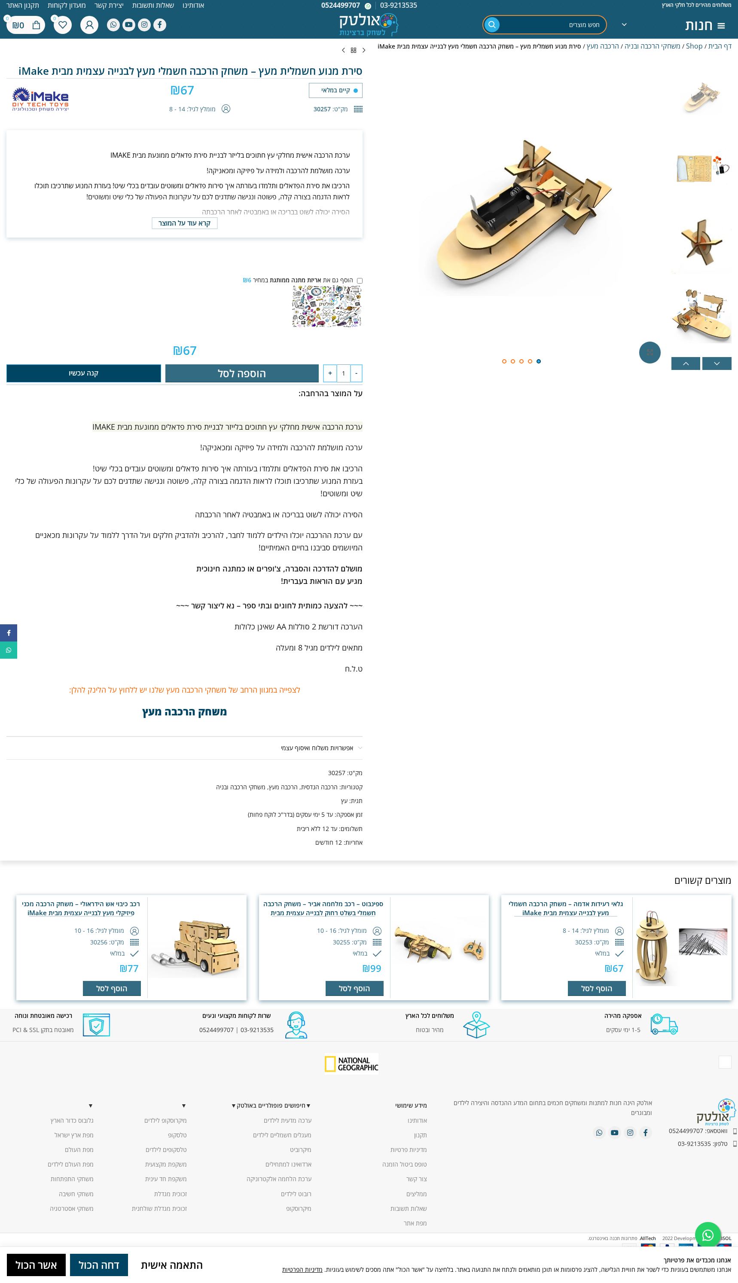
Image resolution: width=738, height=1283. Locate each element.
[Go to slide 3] (521, 361)
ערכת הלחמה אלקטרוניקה (279, 1179)
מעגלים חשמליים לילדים (282, 1135)
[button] (686, 363)
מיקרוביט (300, 1150)
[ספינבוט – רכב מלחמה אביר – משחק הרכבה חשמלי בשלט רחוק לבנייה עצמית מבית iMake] (438, 947)
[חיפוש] (492, 24)
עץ (344, 801)
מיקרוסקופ (298, 1208)
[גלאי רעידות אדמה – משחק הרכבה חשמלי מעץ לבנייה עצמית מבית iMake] (681, 947)
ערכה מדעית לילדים (287, 1120)
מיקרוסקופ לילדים (165, 1120)
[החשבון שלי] (89, 25)
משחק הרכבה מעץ (184, 711)
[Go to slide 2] (530, 361)
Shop (694, 46)
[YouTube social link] (128, 24)
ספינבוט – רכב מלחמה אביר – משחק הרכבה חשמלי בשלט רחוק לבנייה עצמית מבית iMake (323, 912)
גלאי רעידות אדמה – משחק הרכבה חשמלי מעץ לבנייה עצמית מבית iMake (566, 908)
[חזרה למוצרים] (353, 51)
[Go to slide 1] (539, 361)
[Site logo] (369, 24)
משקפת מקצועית (166, 1164)
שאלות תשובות (408, 1208)
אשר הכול (36, 1265)
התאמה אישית (172, 1265)
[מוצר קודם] (364, 51)
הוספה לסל (242, 373)
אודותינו (417, 1120)
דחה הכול (99, 1265)
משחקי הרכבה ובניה (652, 46)
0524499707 (340, 5)
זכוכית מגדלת (170, 1194)
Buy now (83, 373)
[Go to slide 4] (513, 361)
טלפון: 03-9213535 (703, 1143)
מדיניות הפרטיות (302, 1269)
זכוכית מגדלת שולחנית (159, 1208)
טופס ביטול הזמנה (404, 1164)
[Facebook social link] (159, 24)
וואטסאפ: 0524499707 (698, 1131)
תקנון (420, 1135)
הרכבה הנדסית (319, 787)
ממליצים (416, 1194)
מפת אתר (415, 1223)
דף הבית (720, 46)
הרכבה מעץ (603, 46)
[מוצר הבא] (343, 51)
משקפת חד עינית (166, 1179)
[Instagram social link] (144, 24)
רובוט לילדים (296, 1194)
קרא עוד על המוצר (184, 223)
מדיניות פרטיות (408, 1150)
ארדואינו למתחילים (288, 1164)
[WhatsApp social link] (113, 24)
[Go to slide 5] (504, 361)
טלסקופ (177, 1135)
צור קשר (416, 1179)
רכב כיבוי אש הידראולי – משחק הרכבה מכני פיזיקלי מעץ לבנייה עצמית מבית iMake (81, 908)
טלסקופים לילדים (166, 1150)
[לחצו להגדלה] (650, 352)
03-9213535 (257, 1030)
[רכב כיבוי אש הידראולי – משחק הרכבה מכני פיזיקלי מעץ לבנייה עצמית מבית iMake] (196, 947)
